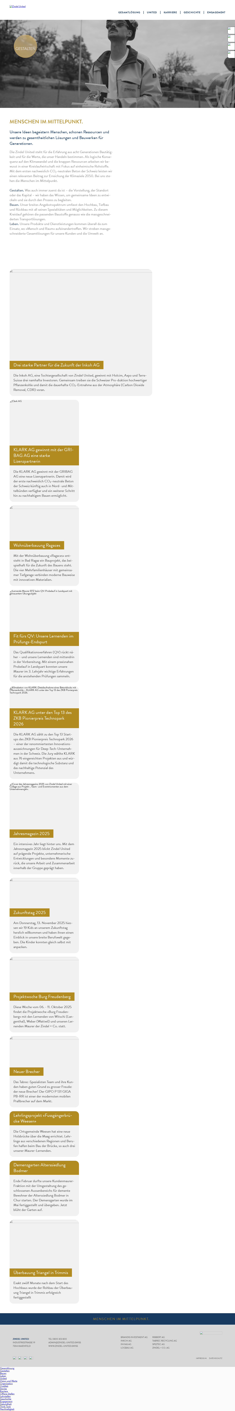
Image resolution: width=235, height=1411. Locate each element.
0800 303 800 (59, 1339)
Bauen (3, 1373)
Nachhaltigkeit (7, 1409)
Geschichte (192, 12)
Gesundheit (6, 1404)
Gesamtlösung (129, 12)
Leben (3, 1376)
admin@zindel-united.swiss (64, 1342)
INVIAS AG (126, 1344)
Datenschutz (215, 1358)
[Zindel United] (26, 9)
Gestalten (5, 1371)
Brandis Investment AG (134, 1337)
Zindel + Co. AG (160, 1347)
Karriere (170, 12)
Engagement (216, 12)
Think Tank (5, 1406)
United (152, 12)
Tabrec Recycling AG (164, 1340)
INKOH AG (126, 1340)
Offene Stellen (7, 1394)
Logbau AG (127, 1347)
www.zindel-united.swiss (63, 1346)
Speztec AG (158, 1344)
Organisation (6, 1383)
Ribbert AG (158, 1337)
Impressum (201, 1358)
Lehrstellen (5, 1396)
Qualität (4, 1386)
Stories (3, 1389)
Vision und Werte (8, 1381)
